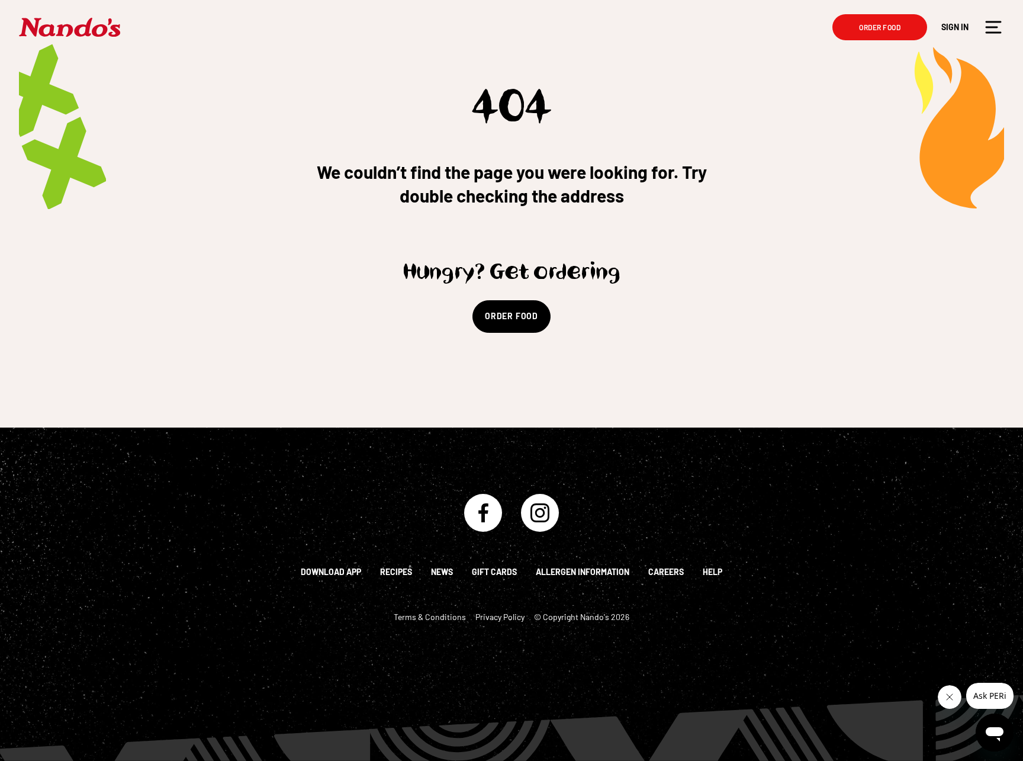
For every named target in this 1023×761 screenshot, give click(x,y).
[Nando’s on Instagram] (540, 513)
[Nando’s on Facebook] (483, 513)
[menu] (993, 27)
